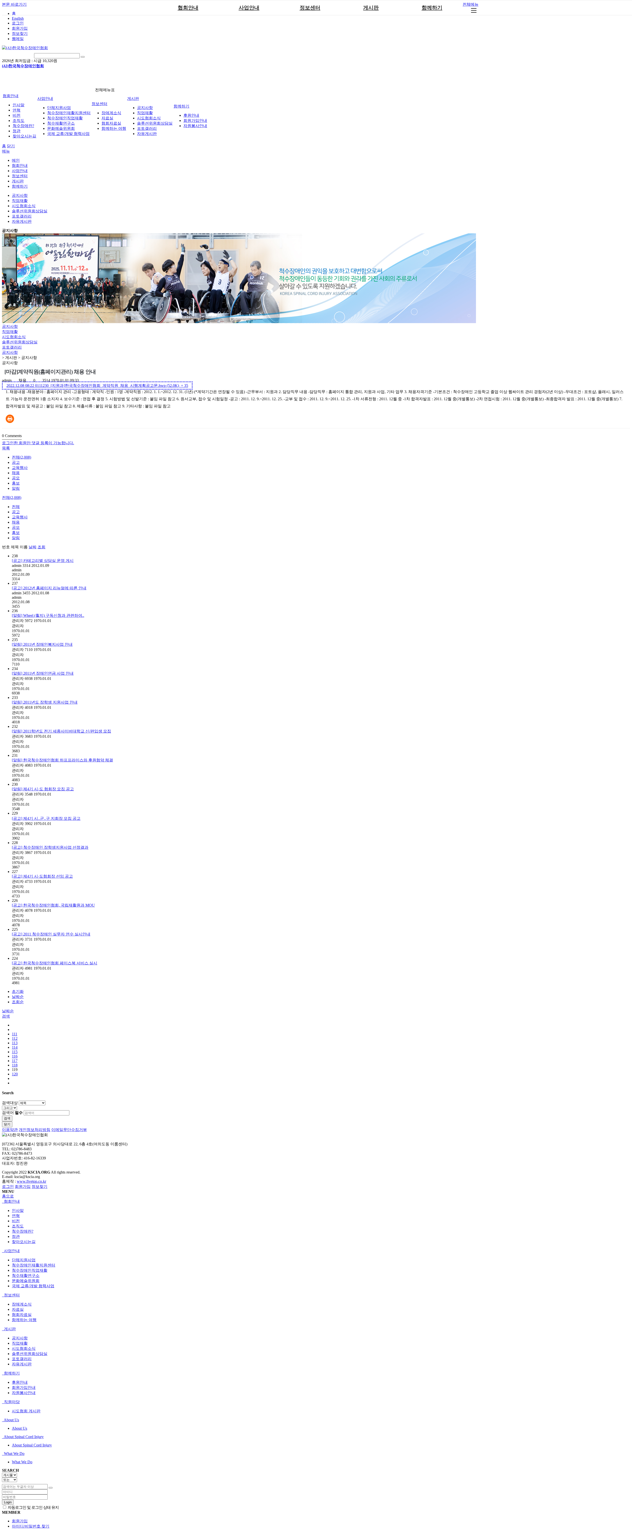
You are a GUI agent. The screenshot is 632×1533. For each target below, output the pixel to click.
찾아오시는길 (24, 136)
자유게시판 (147, 134)
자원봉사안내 (195, 126)
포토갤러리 (147, 128)
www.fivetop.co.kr (31, 1181)
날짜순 (18, 997)
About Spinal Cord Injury (23, 1437)
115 (15, 1052)
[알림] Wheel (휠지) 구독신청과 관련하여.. (48, 615)
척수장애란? (23, 126)
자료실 (107, 118)
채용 (16, 473)
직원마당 (11, 1402)
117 (15, 1061)
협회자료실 (111, 123)
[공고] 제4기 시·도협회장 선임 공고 (42, 876)
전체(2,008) (21, 457)
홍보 (16, 483)
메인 (16, 160)
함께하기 (432, 8)
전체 (16, 507)
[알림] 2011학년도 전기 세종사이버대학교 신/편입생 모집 (61, 731)
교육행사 (20, 468)
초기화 (18, 991)
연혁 (16, 110)
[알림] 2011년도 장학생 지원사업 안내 (45, 702)
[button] (6, 448)
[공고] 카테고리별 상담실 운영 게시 (43, 560)
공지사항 (145, 108)
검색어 (12, 1113)
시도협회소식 (149, 118)
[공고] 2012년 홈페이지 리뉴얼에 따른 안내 (49, 588)
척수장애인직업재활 (65, 118)
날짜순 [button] (8, 1011)
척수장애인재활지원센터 (69, 113)
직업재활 (145, 113)
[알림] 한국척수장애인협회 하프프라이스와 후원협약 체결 (62, 760)
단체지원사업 (59, 108)
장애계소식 (111, 113)
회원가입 (20, 28)
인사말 (18, 105)
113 (15, 1043)
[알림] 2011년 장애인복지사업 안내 (42, 644)
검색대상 (10, 1103)
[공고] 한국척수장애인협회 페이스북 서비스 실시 (54, 963)
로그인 (18, 23)
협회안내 (188, 8)
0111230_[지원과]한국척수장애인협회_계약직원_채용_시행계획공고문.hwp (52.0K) (97, 385)
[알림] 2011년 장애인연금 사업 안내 (43, 673)
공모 (16, 478)
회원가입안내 (195, 120)
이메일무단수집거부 (69, 1130)
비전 (16, 115)
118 (15, 1065)
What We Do (13, 1453)
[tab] (316, 1201)
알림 (16, 488)
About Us (11, 1420)
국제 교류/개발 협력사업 (68, 134)
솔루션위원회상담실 (155, 123)
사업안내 (249, 8)
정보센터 (310, 8)
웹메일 (18, 39)
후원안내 (191, 115)
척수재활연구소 (61, 123)
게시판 (371, 8)
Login (8, 1502)
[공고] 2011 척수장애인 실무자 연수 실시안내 (51, 934)
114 (15, 1047)
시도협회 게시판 (26, 1411)
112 (15, 1038)
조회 (41, 547)
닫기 (11, 146)
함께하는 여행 (113, 128)
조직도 (18, 120)
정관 (16, 131)
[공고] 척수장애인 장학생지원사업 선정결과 (50, 847)
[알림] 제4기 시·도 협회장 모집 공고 (43, 789)
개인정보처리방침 (34, 1130)
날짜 (33, 547)
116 (15, 1056)
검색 (7, 1118)
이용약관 (10, 1130)
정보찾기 (20, 33)
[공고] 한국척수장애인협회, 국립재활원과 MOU (53, 905)
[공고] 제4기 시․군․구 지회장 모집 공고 (46, 818)
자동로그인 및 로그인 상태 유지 (33, 1507)
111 (14, 1034)
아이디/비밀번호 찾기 (30, 1526)
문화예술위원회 (61, 128)
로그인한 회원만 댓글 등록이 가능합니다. (38, 443)
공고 (16, 462)
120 (15, 1074)
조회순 (18, 1002)
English (18, 18)
